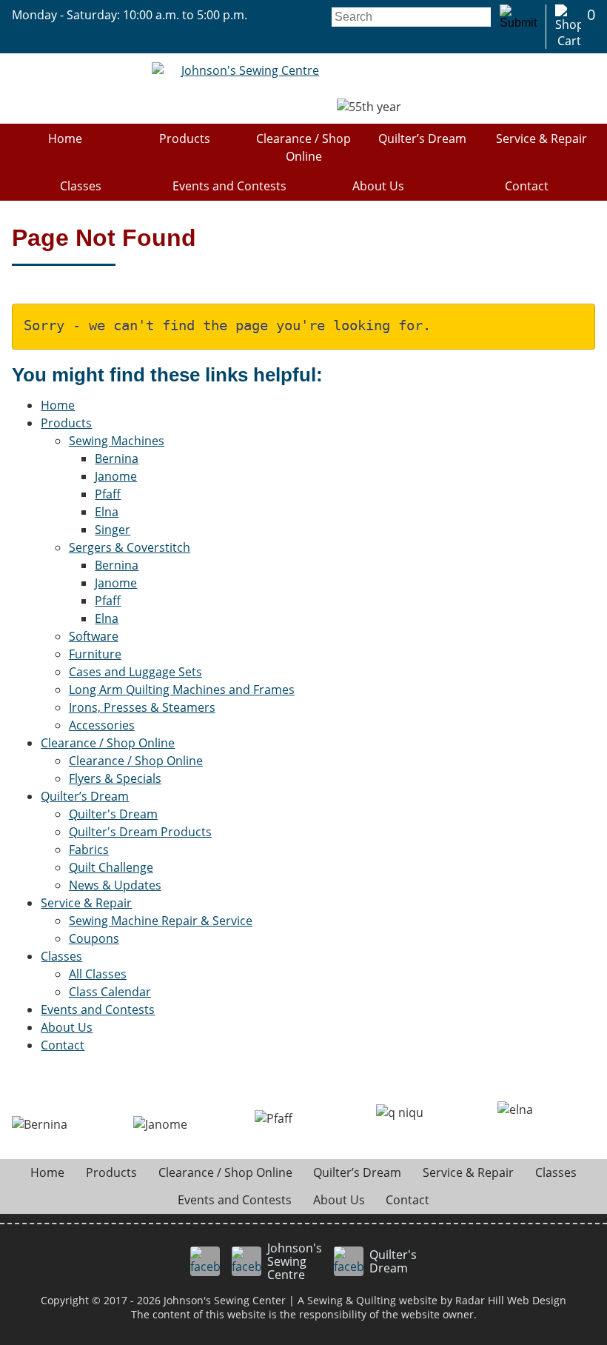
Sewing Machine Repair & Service (160, 920)
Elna (106, 512)
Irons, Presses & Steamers (142, 707)
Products (184, 138)
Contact (527, 186)
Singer (112, 529)
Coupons (94, 938)
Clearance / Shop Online (303, 147)
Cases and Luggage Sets (135, 672)
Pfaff (108, 494)
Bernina (116, 458)
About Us (378, 186)
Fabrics (89, 849)
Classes (80, 186)
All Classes (98, 974)
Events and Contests (229, 186)
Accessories (102, 725)
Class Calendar (110, 992)
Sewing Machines (116, 441)
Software (93, 636)
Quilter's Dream (113, 814)
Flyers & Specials (115, 778)
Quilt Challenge (111, 867)
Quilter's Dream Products (140, 832)
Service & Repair (541, 138)
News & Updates (115, 885)
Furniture (95, 654)
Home (65, 138)
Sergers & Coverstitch (129, 547)
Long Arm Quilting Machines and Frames (182, 689)
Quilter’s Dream (422, 138)
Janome (116, 476)
